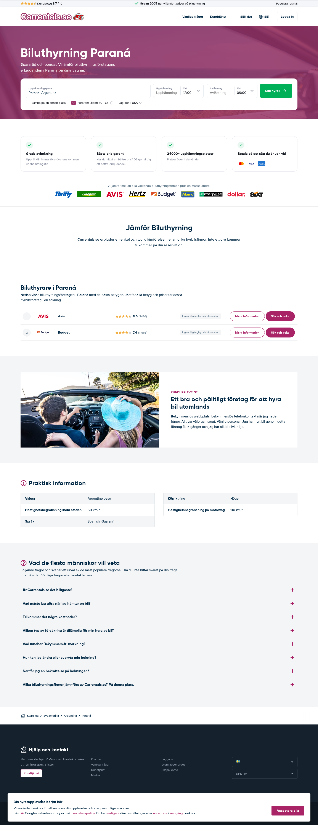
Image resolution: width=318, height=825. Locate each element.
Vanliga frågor (192, 16)
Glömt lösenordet (173, 764)
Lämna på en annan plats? (48, 103)
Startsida (33, 716)
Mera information (247, 316)
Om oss (96, 759)
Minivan (96, 775)
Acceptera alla (288, 810)
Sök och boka (280, 316)
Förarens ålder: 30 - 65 (92, 103)
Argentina (70, 716)
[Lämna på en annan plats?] (28, 103)
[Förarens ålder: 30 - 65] (73, 103)
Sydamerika (51, 716)
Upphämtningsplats (40, 88)
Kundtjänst (218, 16)
